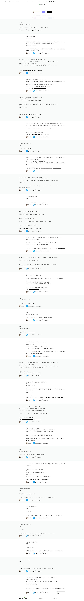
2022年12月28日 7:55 (44, 27)
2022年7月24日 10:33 (48, 317)
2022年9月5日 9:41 (37, 228)
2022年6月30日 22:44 (41, 454)
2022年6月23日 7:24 (51, 497)
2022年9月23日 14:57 (27, 148)
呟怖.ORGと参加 (47, 15)
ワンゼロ (22, 30)
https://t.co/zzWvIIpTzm (27, 70)
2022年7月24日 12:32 (31, 303)
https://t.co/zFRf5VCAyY (48, 397)
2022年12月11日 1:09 (35, 50)
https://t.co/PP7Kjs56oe (46, 168)
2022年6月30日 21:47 (45, 479)
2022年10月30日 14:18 (51, 88)
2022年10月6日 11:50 (37, 114)
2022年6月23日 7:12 (51, 533)
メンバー (37, 15)
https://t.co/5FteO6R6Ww (34, 479)
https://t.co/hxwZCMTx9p (27, 419)
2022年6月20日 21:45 (52, 568)
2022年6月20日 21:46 (59, 550)
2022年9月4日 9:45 (61, 248)
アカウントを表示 (31, 30)
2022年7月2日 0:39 (38, 419)
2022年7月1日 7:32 (34, 440)
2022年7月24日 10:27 (31, 332)
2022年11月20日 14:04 (38, 70)
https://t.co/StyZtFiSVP (27, 114)
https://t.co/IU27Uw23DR (34, 134)
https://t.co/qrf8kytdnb (51, 248)
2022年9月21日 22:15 (42, 202)
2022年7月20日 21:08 (39, 353)
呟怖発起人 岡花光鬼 (21, 598)
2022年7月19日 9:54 (37, 372)
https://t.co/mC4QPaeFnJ (27, 228)
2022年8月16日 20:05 (40, 266)
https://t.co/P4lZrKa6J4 (34, 289)
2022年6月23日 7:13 (58, 515)
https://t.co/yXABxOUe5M (29, 266)
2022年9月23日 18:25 (45, 134)
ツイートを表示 (38, 30)
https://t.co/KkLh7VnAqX (40, 88)
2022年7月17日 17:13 (59, 397)
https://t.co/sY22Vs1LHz (27, 373)
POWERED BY (55, 598)
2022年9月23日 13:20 (57, 168)
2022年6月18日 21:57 (31, 590)
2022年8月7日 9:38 (43, 289)
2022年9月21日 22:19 (26, 187)
